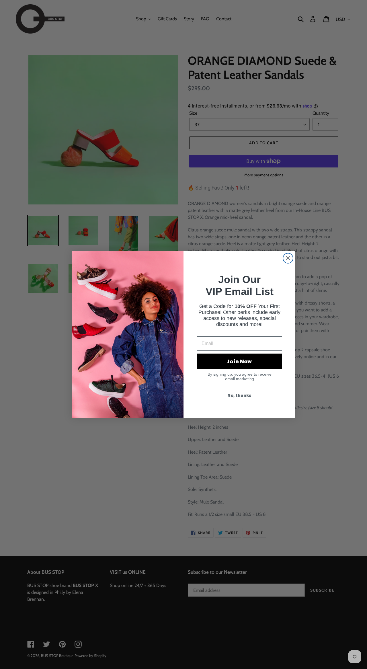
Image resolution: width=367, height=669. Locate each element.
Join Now (239, 361)
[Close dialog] (288, 258)
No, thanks (239, 395)
